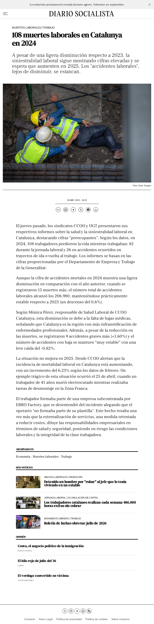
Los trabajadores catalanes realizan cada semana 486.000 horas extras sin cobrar (90, 504)
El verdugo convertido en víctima (43, 575)
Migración (75, 477)
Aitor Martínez (26, 580)
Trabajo (49, 27)
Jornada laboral (55, 497)
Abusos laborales (56, 477)
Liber (20, 566)
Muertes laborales (26, 27)
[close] (149, 5)
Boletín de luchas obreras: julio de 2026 (75, 523)
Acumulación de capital (83, 497)
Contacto (29, 619)
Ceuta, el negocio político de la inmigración (51, 546)
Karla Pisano (25, 551)
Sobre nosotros (120, 619)
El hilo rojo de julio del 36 (37, 561)
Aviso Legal (46, 619)
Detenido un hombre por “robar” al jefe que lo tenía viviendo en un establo (85, 483)
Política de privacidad (69, 619)
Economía (23, 456)
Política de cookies (96, 619)
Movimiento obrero (56, 518)
